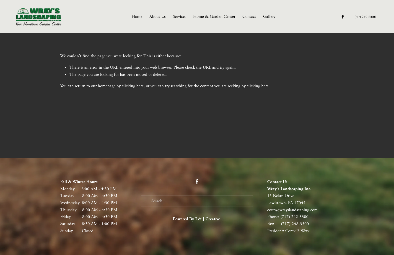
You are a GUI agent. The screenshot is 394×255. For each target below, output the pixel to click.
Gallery (269, 16)
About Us (157, 16)
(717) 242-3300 (365, 17)
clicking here (133, 86)
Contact (249, 16)
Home (137, 16)
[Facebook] (342, 16)
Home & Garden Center (214, 16)
